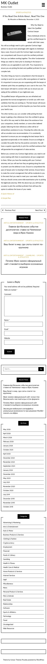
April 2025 (7, 454)
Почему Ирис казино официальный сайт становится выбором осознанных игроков (23, 264)
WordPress (40, 660)
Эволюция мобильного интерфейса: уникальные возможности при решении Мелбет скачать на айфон (23, 411)
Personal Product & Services (13, 592)
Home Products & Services (12, 571)
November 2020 (9, 486)
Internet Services (9, 575)
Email (6, 329)
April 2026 (7, 433)
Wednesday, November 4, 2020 (28, 19)
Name (7, 320)
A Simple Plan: (6, 198)
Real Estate (7, 600)
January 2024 (8, 470)
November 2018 (9, 503)
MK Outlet (9, 3)
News (5, 588)
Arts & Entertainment (14, 223)
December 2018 (8, 499)
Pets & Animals (8, 596)
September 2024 (9, 466)
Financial (6, 551)
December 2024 (9, 458)
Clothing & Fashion (9, 539)
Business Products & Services (13, 535)
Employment (7, 547)
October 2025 (8, 450)
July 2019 (6, 494)
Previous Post (9, 210)
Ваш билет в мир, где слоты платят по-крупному (19, 392)
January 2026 (8, 446)
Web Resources (8, 628)
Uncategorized (8, 624)
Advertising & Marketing (11, 522)
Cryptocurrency (8, 543)
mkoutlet (13, 19)
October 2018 (8, 507)
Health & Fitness (9, 563)
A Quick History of (7, 194)
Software (6, 608)
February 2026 (8, 442)
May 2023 (6, 478)
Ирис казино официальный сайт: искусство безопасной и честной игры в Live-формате (21, 398)
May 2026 (6, 429)
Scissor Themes (15, 660)
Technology (7, 616)
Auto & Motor (8, 531)
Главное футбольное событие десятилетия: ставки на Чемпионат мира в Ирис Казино (23, 230)
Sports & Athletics (23, 12)
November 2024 (9, 462)
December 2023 (9, 474)
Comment (7, 294)
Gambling (30, 255)
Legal (5, 579)
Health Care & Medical (11, 567)
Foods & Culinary (9, 555)
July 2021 (6, 482)
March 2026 (7, 437)
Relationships (8, 604)
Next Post (39, 210)
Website (7, 338)
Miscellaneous (8, 584)
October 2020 (8, 490)
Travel (5, 620)
